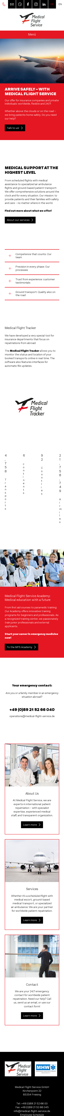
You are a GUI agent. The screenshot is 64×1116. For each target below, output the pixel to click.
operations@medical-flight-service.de (32, 716)
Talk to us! (13, 128)
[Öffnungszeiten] (20, 4)
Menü (32, 34)
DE (52, 4)
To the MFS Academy (19, 647)
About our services (18, 220)
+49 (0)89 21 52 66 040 (32, 709)
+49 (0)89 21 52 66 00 (34, 1103)
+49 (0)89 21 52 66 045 (35, 1107)
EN (60, 4)
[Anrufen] (4, 4)
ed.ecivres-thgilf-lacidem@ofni (32, 1111)
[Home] (32, 20)
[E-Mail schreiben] (12, 4)
